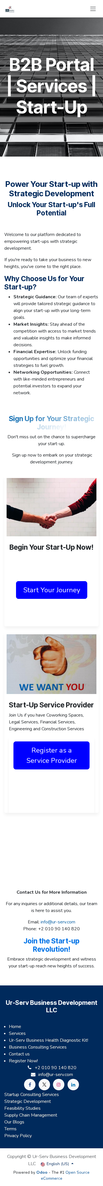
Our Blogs (14, 1122)
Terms (10, 1129)
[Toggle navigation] (93, 9)
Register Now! (23, 1061)
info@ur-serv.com (58, 922)
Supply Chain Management (30, 1115)
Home (15, 1026)
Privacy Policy (18, 1136)
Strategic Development (27, 1101)
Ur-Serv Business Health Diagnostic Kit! (48, 1040)
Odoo (42, 1172)
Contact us (19, 1054)
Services (17, 1033)
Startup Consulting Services (31, 1094)
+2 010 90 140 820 (55, 1068)
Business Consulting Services (38, 1047)
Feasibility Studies (22, 1108)
